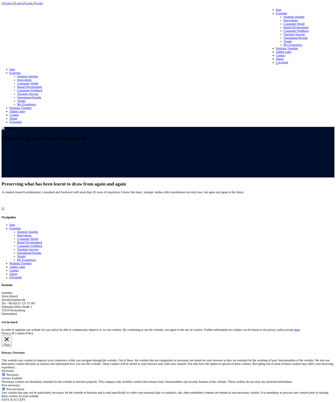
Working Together (20, 263)
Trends (21, 256)
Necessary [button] (8, 370)
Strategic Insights (27, 232)
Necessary (12, 374)
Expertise (15, 228)
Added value (17, 267)
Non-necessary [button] (11, 385)
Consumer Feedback (29, 246)
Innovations (24, 235)
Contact (14, 270)
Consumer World (27, 239)
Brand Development (29, 242)
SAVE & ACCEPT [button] (13, 399)
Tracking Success (27, 249)
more (297, 329)
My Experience (26, 260)
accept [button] (289, 329)
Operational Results (29, 253)
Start (12, 225)
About (13, 274)
